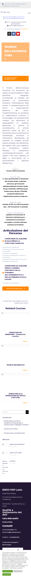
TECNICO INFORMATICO (15, 365)
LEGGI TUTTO (6, 574)
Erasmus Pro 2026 (16, 452)
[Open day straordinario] (5, 446)
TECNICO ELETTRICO (21, 303)
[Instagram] (9, 34)
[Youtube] (18, 34)
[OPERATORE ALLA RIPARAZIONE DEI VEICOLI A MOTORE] (15, 382)
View (24, 341)
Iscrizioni (12, 461)
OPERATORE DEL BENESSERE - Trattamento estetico (15, 334)
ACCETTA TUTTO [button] (7, 571)
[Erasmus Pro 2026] (5, 454)
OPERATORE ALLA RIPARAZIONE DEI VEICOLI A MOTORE (15, 395)
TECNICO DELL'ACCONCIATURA (14, 433)
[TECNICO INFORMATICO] (15, 353)
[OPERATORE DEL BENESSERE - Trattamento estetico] (15, 321)
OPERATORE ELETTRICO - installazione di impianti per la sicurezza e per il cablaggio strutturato (16, 422)
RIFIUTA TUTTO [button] (18, 571)
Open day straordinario (17, 444)
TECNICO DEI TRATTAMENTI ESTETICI (15, 301)
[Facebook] (14, 34)
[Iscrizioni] (5, 467)
